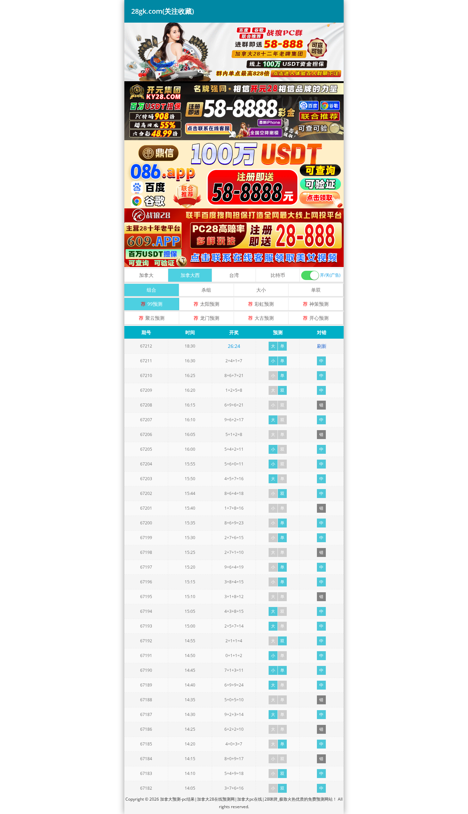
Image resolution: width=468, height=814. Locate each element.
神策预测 (319, 304)
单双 (316, 290)
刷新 (322, 346)
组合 (151, 290)
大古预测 (264, 318)
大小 (261, 290)
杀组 (206, 290)
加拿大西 (190, 275)
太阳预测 (209, 304)
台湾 (234, 275)
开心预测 (319, 318)
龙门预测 (209, 318)
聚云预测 (154, 318)
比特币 (278, 275)
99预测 (154, 304)
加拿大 (146, 275)
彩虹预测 (264, 304)
